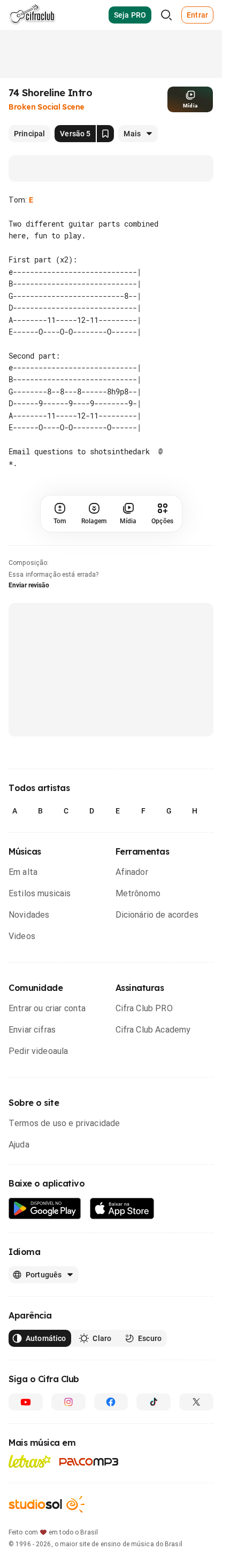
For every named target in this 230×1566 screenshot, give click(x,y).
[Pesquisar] (166, 15)
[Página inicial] (32, 15)
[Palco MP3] (89, 1462)
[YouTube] (26, 1401)
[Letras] (30, 1461)
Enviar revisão (29, 585)
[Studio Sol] (47, 1504)
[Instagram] (68, 1401)
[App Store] (122, 1209)
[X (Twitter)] (196, 1401)
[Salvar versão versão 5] (105, 133)
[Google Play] (45, 1209)
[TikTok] (153, 1401)
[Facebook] (111, 1401)
